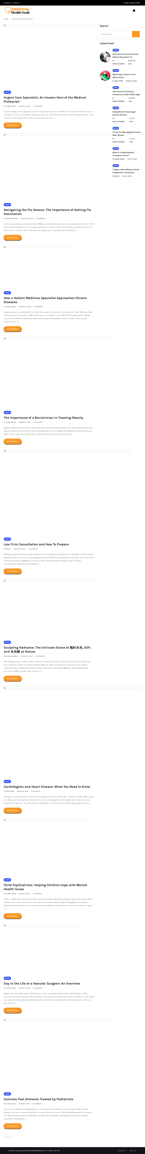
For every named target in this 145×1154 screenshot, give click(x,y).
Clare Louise (11, 106)
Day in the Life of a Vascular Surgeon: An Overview (42, 983)
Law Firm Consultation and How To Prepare (36, 544)
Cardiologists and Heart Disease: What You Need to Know (47, 787)
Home (6, 19)
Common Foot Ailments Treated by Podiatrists (38, 1099)
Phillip (8, 549)
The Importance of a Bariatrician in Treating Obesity (43, 418)
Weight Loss (103, 10)
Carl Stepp (10, 791)
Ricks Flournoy (12, 218)
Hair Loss (76, 10)
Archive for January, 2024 (22, 19)
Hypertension (61, 10)
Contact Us (7, 3)
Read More (12, 125)
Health (89, 10)
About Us (16, 3)
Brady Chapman (119, 101)
